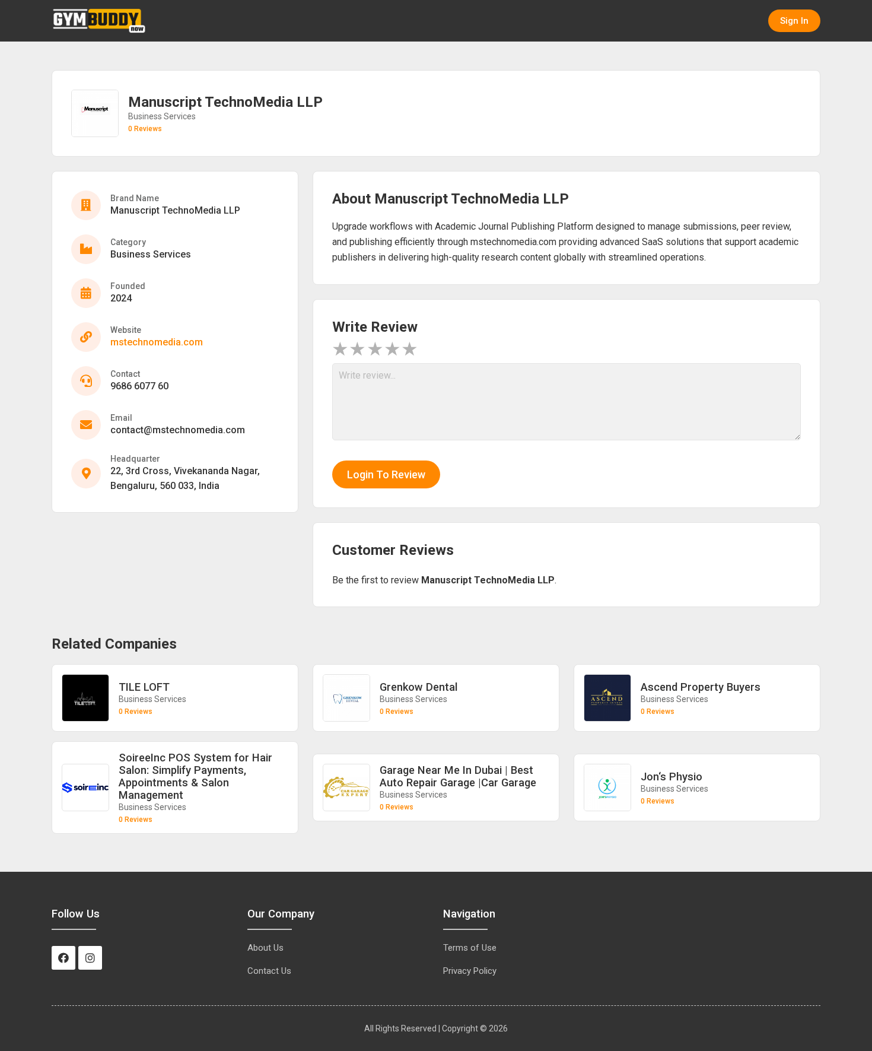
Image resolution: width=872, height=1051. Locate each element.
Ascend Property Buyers (700, 687)
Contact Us (269, 971)
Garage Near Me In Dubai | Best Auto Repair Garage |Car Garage (458, 776)
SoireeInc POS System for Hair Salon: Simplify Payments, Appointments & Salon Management (195, 776)
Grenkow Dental (418, 687)
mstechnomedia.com (156, 342)
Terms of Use (470, 947)
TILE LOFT (144, 687)
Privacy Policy (470, 971)
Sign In (794, 20)
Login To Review (386, 474)
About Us (265, 947)
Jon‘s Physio (671, 776)
